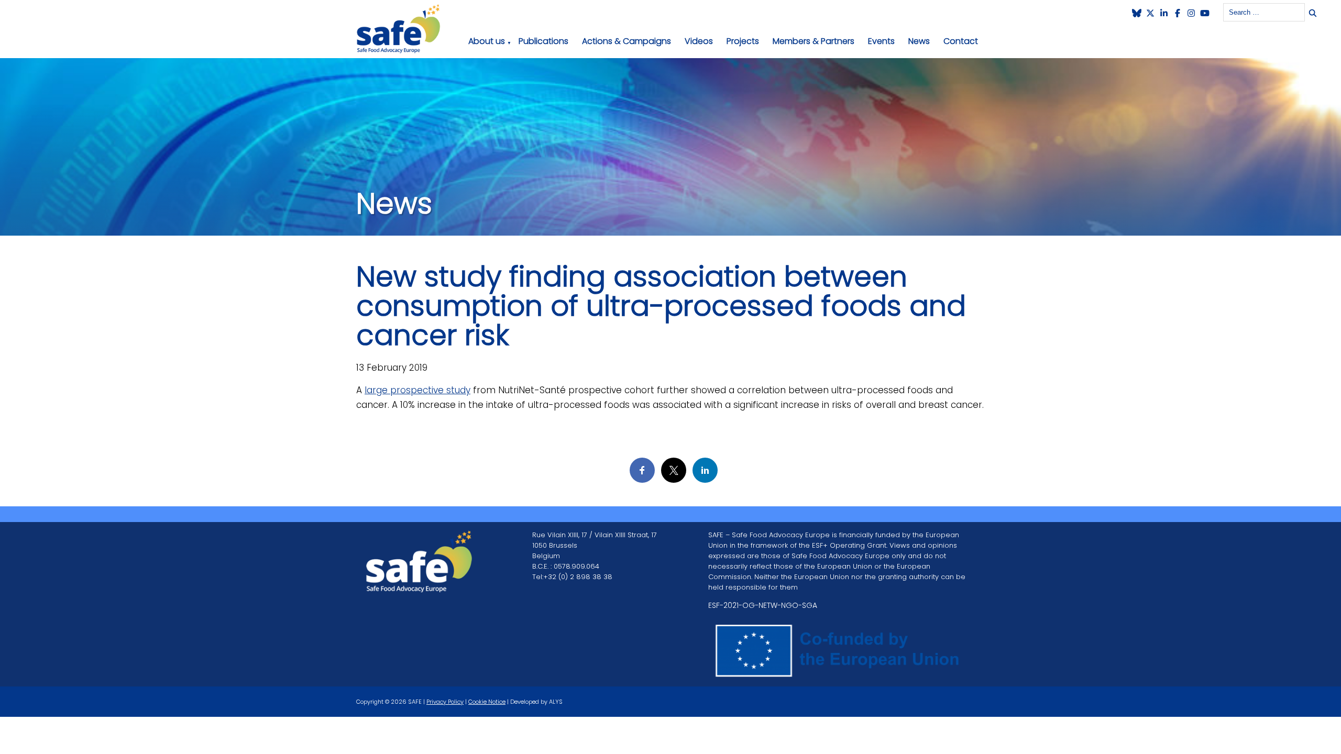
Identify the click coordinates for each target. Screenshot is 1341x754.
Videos (699, 41)
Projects (743, 41)
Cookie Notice (486, 701)
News (919, 41)
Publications (543, 41)
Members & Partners (813, 41)
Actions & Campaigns (626, 41)
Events (881, 41)
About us (486, 41)
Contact (960, 41)
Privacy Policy (445, 701)
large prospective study (417, 390)
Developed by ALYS (536, 701)
